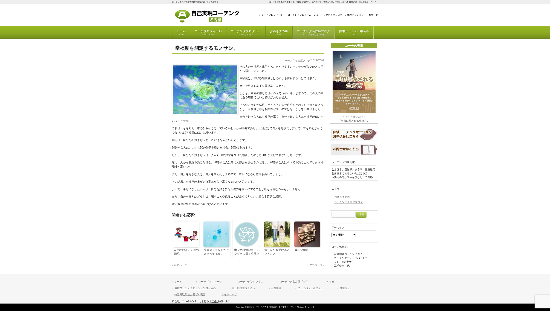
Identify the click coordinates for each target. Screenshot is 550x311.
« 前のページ (179, 265)
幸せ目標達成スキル (243, 288)
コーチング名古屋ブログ (329, 15)
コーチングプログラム (299, 15)
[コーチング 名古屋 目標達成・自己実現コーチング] (207, 22)
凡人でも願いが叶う (353, 118)
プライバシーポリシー (310, 288)
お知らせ (329, 281)
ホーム (181, 32)
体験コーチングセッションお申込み (195, 288)
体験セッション (355, 15)
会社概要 (276, 288)
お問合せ (373, 15)
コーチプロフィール (272, 15)
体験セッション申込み (354, 32)
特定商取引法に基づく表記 (189, 294)
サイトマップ (229, 294)
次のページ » (316, 265)
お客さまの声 (279, 32)
